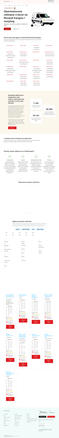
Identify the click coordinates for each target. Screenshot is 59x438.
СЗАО (20, 232)
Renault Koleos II (50, 63)
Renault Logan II (37, 72)
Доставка (28, 417)
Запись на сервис (10, 327)
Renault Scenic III (37, 78)
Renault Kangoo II (23, 63)
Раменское (6, 256)
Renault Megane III (49, 70)
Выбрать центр (15, 28)
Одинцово (40, 245)
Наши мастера (17, 422)
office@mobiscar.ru (52, 412)
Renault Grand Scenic (49, 51)
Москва (17, 229)
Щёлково (23, 256)
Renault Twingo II (37, 83)
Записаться (7, 28)
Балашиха (6, 241)
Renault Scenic (36, 74)
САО (13, 232)
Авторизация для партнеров (32, 420)
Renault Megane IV (49, 72)
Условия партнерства (18, 415)
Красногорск (23, 245)
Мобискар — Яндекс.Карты (29, 212)
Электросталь (23, 260)
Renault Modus (10, 74)
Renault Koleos (49, 60)
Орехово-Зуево (41, 247)
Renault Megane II (50, 68)
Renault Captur (23, 45)
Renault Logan (36, 66)
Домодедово (6, 245)
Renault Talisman (9, 81)
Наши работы (6, 425)
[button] (11, 1)
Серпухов (6, 262)
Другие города (40, 229)
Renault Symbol (49, 74)
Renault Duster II (10, 57)
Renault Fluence (36, 51)
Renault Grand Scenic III (49, 55)
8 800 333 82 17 (51, 0)
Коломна (22, 241)
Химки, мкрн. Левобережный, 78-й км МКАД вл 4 (10, 373)
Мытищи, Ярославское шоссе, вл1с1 (48, 335)
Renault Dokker (49, 45)
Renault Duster (10, 51)
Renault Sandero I (23, 76)
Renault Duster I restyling (10, 55)
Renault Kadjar (10, 60)
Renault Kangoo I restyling (23, 62)
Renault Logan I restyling (36, 70)
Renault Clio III (36, 47)
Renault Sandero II (23, 78)
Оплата (28, 415)
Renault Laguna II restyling (10, 70)
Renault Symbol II (50, 76)
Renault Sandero (22, 74)
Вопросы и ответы (7, 417)
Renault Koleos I (50, 62)
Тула (33, 229)
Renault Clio (36, 45)
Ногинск (40, 241)
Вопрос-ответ (17, 425)
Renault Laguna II (10, 68)
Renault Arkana (10, 45)
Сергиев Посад (7, 260)
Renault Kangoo (23, 60)
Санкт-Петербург (25, 229)
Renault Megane (49, 66)
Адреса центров (6, 420)
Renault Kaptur (36, 60)
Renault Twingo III (36, 84)
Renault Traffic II (24, 83)
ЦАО (26, 232)
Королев (22, 243)
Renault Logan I (37, 68)
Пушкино (40, 252)
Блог (4, 415)
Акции (5, 423)
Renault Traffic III (23, 84)
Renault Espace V (23, 55)
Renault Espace (23, 51)
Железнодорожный (7, 249)
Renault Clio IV (37, 49)
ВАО (6, 232)
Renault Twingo (36, 81)
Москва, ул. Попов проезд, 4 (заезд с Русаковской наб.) (22, 335)
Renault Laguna (10, 66)
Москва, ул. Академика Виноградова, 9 (35, 296)
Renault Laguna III (10, 72)
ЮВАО (33, 232)
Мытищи (22, 252)
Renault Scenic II (37, 76)
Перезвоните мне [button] (42, 416)
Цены (5, 422)
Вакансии (16, 423)
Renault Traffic (23, 81)
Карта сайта (29, 422)
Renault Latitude (23, 66)
